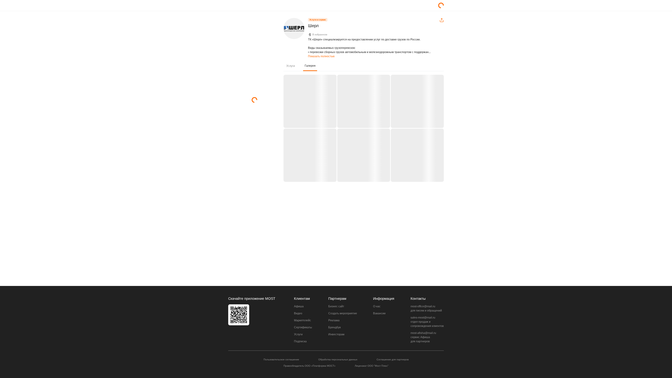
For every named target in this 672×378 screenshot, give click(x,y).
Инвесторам (336, 334)
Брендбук (334, 327)
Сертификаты (303, 327)
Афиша (299, 306)
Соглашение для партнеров (393, 359)
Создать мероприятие (342, 313)
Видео (298, 313)
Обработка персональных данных (337, 359)
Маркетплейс (302, 320)
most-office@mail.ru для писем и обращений (426, 308)
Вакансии (379, 313)
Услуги (290, 65)
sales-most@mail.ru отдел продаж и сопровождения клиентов (427, 321)
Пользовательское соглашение (281, 359)
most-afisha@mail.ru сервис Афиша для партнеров (423, 337)
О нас (376, 306)
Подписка (300, 341)
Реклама (334, 320)
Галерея (310, 65)
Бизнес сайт (336, 306)
